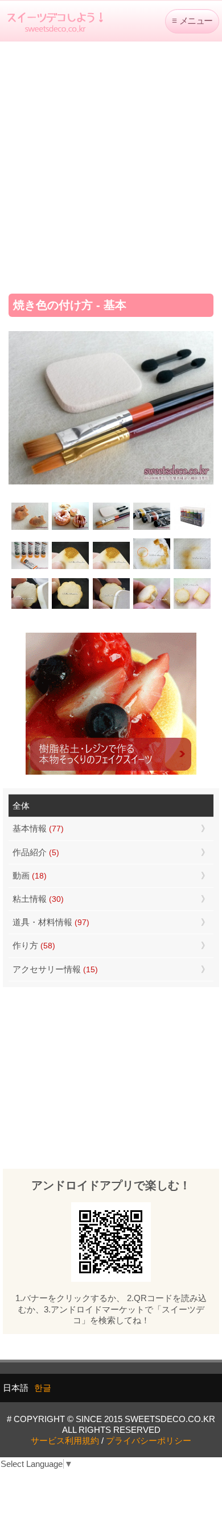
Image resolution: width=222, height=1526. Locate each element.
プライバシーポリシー (148, 1440)
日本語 (15, 1388)
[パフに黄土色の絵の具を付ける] (111, 568)
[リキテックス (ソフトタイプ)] (30, 568)
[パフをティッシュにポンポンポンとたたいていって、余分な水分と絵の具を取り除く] (151, 568)
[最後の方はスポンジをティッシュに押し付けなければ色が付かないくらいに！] (192, 568)
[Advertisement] (111, 163)
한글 (42, 1388)
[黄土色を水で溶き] (70, 568)
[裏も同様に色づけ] (70, 607)
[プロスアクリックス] (192, 528)
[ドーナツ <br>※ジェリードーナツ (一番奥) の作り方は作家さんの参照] (70, 528)
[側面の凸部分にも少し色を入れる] (151, 607)
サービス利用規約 (65, 1440)
